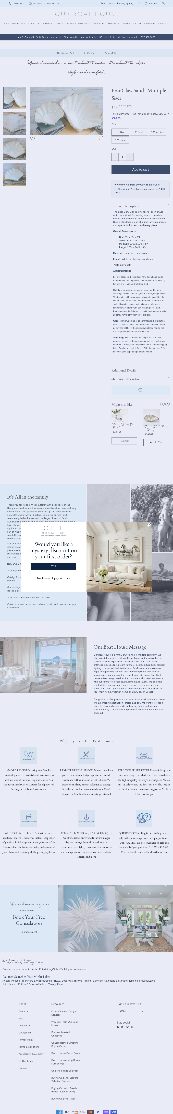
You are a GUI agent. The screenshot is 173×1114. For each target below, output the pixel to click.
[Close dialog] (149, 524)
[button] (53, 554)
